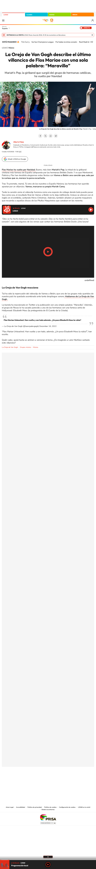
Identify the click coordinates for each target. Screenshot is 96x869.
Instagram (34, 778)
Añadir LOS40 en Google (17, 159)
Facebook (40, 136)
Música (11, 48)
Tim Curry (25, 42)
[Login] (93, 20)
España (5, 28)
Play (48, 864)
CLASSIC (29, 15)
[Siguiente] (92, 42)
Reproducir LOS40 (90, 209)
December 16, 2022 (48, 326)
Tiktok (39, 778)
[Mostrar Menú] (3, 20)
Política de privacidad (35, 807)
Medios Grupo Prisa (48, 823)
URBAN (74, 15)
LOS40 (6, 15)
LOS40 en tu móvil (84, 807)
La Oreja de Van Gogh (10, 347)
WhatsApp (50, 136)
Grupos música (25, 347)
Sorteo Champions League (42, 42)
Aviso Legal (10, 807)
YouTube (43, 778)
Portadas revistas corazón (66, 42)
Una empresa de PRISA (48, 817)
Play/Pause (48, 251)
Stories (62, 778)
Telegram (56, 136)
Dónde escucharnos (48, 809)
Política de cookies (50, 807)
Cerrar (92, 35)
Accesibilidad (20, 807)
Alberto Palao (18, 142)
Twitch (57, 778)
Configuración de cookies (67, 807)
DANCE (51, 15)
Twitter (45, 136)
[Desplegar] (48, 857)
